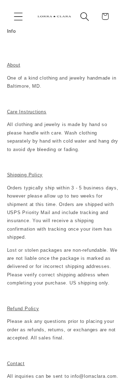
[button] (18, 16)
